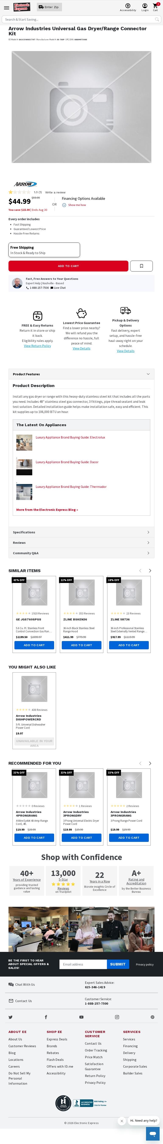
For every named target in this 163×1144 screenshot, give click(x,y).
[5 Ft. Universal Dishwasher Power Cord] (34, 689)
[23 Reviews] (118, 613)
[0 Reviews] (23, 806)
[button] (19, 110)
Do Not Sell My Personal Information (19, 1078)
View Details (81, 348)
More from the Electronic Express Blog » (47, 509)
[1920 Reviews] (23, 613)
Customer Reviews (22, 1046)
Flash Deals (55, 1059)
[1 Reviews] (70, 806)
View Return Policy (37, 346)
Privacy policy (145, 964)
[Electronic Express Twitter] (10, 1016)
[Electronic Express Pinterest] (152, 1016)
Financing (130, 1046)
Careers (14, 1066)
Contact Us (93, 1043)
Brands (52, 1046)
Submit (118, 964)
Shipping (129, 1059)
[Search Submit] (157, 19)
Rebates (53, 1053)
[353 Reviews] (70, 613)
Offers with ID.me (60, 1066)
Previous (140, 571)
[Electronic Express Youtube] (81, 1016)
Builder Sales (132, 1073)
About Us (15, 1039)
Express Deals (57, 1039)
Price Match (94, 1057)
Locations (15, 1059)
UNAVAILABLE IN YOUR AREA (34, 742)
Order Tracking (96, 1050)
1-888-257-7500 (39, 288)
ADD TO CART (68, 266)
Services (129, 1039)
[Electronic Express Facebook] (46, 1016)
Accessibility (56, 1073)
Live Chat (60, 288)
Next (150, 571)
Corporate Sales (135, 1066)
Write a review (55, 192)
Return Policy (95, 1076)
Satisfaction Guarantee (94, 1066)
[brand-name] (24, 183)
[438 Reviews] (23, 709)
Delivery (129, 1053)
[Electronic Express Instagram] (117, 1016)
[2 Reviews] (118, 806)
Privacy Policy (95, 1082)
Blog (12, 1053)
